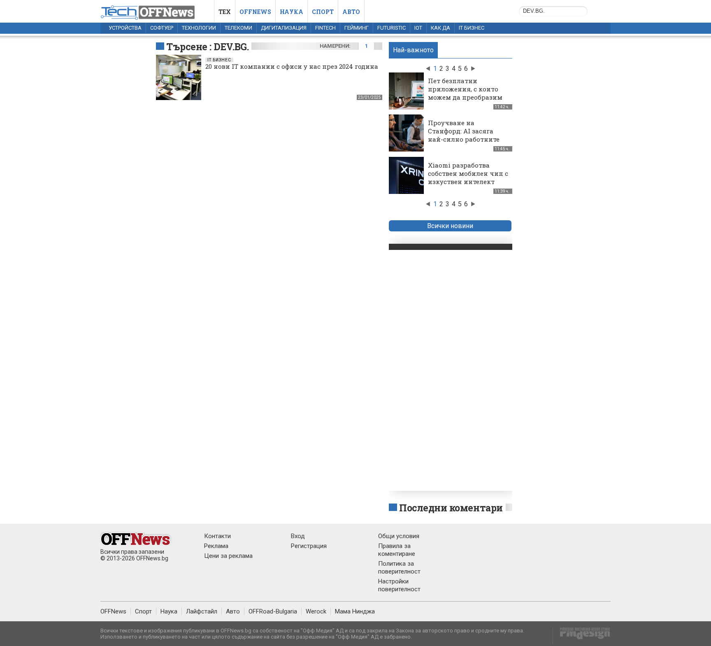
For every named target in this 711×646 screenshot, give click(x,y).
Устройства (125, 28)
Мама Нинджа (355, 611)
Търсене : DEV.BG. (207, 46)
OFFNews (113, 611)
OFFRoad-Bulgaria (273, 611)
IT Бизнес (471, 28)
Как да (440, 28)
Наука (291, 12)
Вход (298, 536)
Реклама (216, 546)
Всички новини (450, 226)
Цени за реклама (228, 556)
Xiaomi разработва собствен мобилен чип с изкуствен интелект (468, 173)
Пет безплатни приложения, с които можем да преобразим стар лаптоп (465, 93)
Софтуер (161, 28)
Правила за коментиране (396, 549)
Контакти (217, 536)
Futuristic (391, 28)
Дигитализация (284, 28)
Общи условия (398, 536)
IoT (418, 28)
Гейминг (356, 28)
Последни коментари (451, 507)
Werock (316, 611)
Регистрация (309, 546)
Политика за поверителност (399, 567)
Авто (351, 12)
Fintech (325, 28)
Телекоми (238, 28)
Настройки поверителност (399, 585)
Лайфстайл (201, 611)
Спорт (323, 12)
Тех (224, 12)
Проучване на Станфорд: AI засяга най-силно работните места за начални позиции (464, 139)
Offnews (255, 12)
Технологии (199, 28)
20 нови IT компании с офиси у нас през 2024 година (291, 66)
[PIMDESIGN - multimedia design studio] (582, 635)
